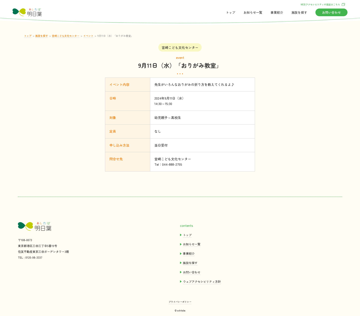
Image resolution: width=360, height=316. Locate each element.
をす (299, 12)
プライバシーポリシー (180, 301)
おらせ (253, 12)
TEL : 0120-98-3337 (30, 257)
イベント (88, 35)
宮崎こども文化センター (65, 35)
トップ (230, 12)
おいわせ (331, 12)
